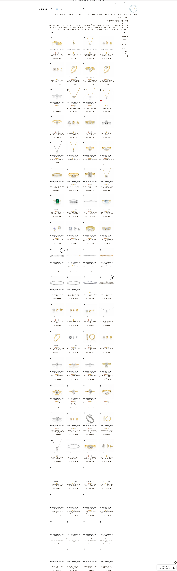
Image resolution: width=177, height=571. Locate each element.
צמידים (119, 14)
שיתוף (51, 32)
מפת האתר (109, 3)
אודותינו (135, 3)
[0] (50, 9)
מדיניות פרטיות (117, 3)
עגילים (125, 14)
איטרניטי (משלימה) (122, 42)
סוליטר (124, 53)
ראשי (136, 14)
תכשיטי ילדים (54, 14)
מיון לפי (125, 32)
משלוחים (124, 3)
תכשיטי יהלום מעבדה (98, 14)
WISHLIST (80, 9)
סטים (75, 14)
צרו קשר (130, 3)
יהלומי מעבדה (123, 48)
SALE (79, 14)
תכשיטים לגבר (87, 14)
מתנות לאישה (63, 14)
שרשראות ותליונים (110, 14)
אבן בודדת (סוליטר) (122, 56)
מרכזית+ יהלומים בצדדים (123, 45)
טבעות (131, 14)
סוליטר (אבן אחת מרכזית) (123, 38)
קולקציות (70, 14)
